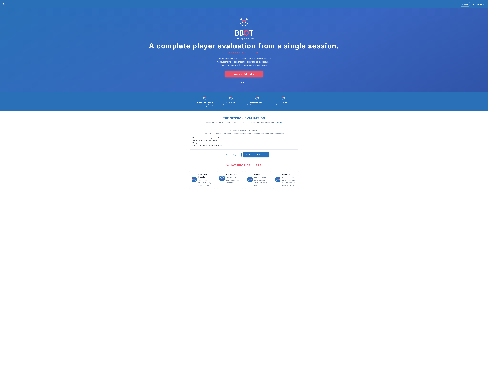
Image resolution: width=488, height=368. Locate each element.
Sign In (465, 4)
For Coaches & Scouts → (256, 155)
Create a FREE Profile (244, 74)
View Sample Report (230, 155)
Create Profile (478, 4)
